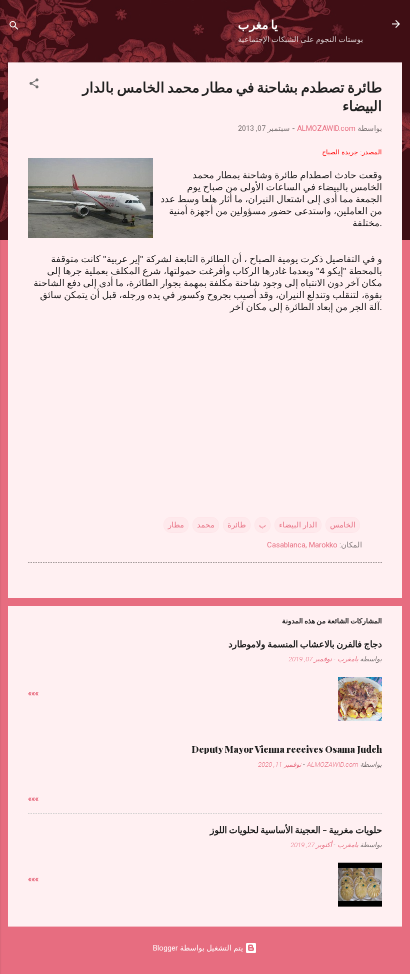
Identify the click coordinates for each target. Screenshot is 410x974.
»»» (33, 693)
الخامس (343, 524)
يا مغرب (258, 24)
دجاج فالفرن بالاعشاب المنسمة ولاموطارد (305, 644)
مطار (176, 524)
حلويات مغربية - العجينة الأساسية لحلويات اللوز (296, 830)
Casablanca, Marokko (302, 544)
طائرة (237, 524)
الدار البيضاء (298, 524)
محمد (205, 524)
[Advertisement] (205, 403)
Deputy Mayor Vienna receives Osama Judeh (287, 749)
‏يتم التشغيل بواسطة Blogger (199, 948)
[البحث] (14, 27)
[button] (34, 85)
